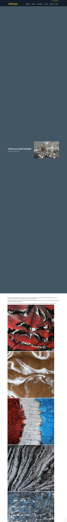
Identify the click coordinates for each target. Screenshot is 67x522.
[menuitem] (28, 4)
